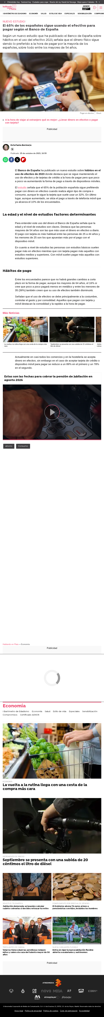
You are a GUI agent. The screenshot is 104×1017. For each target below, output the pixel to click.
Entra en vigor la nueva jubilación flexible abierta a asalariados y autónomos (73, 951)
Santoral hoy (26, 2)
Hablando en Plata (11, 644)
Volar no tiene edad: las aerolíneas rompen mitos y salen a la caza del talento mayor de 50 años (26, 952)
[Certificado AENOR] (86, 7)
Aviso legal (18, 1011)
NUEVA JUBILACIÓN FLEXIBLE (65, 947)
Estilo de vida (55, 14)
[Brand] (14, 7)
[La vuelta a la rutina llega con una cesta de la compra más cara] (25, 329)
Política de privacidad (33, 1011)
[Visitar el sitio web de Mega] (58, 991)
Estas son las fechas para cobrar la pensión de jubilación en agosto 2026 (48, 378)
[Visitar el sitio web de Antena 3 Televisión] (11, 991)
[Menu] (100, 7)
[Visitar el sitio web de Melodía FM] (37, 997)
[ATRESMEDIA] (52, 983)
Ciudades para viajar (40, 2)
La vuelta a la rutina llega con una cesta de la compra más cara (45, 787)
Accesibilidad (84, 1011)
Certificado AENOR (29, 715)
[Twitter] (12, 149)
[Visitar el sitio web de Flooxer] (66, 997)
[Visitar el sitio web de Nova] (46, 991)
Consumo (23, 446)
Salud (43, 14)
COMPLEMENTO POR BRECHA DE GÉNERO (71, 903)
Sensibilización (85, 14)
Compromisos (10, 715)
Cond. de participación (68, 1011)
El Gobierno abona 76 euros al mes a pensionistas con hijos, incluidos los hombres (75, 907)
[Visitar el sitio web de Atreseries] (69, 991)
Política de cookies (50, 1011)
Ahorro (8, 446)
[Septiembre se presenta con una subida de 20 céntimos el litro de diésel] (71, 329)
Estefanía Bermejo (21, 145)
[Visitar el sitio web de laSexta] (23, 991)
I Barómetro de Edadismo (14, 14)
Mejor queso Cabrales (85, 2)
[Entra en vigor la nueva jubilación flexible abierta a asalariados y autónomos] (77, 931)
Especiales (70, 14)
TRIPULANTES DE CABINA (13, 947)
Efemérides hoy (13, 2)
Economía (33, 14)
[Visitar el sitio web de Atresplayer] (52, 997)
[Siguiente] (99, 2)
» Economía (24, 644)
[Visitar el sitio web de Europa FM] (93, 991)
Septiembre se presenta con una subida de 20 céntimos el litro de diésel (45, 862)
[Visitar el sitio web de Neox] (34, 991)
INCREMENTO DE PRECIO (13, 856)
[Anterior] (5, 2)
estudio (22, 187)
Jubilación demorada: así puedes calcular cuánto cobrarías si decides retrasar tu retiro (26, 907)
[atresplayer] (95, 7)
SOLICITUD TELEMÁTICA (13, 903)
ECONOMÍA (7, 781)
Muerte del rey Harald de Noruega (63, 2)
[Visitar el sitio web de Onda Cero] (81, 991)
